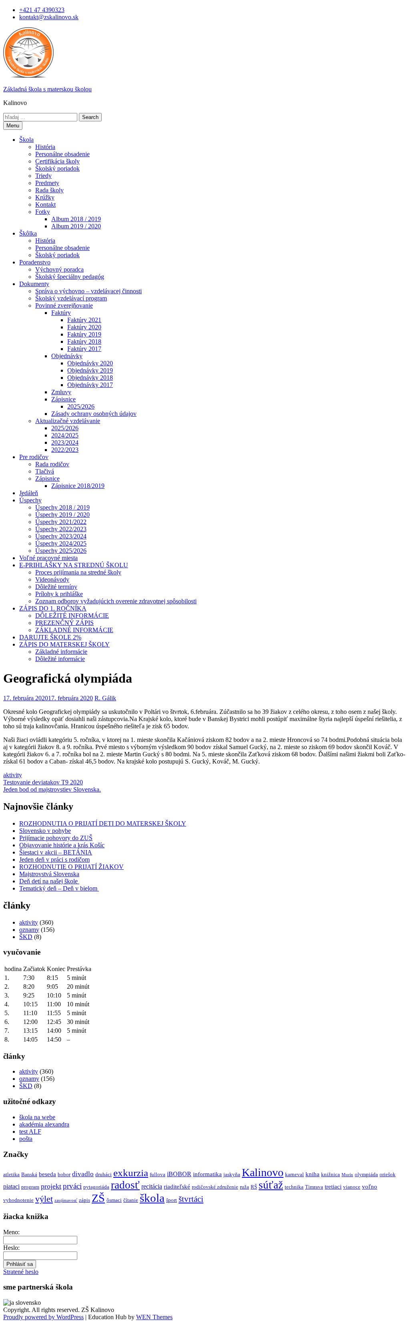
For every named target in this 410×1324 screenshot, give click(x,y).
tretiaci (333, 1186)
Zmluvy (61, 392)
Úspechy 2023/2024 (60, 536)
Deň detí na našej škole (49, 881)
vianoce (351, 1187)
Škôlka (28, 233)
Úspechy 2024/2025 (60, 543)
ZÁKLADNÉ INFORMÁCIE (74, 630)
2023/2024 (64, 442)
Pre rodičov (33, 456)
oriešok (388, 1174)
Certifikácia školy (57, 161)
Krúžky (44, 197)
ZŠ (98, 1198)
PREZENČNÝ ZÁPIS (64, 622)
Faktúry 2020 (84, 327)
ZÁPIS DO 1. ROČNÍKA (52, 608)
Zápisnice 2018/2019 (78, 485)
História (45, 146)
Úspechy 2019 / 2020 (62, 514)
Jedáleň (28, 493)
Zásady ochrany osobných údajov (94, 413)
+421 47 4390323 (41, 9)
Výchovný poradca (59, 269)
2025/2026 (80, 406)
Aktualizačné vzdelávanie (67, 420)
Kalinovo (262, 1172)
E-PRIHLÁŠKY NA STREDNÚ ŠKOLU (73, 565)
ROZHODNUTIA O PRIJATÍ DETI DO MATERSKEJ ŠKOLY (102, 823)
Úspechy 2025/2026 (60, 550)
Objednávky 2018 (90, 377)
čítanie (130, 1200)
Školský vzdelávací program (71, 298)
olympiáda (366, 1174)
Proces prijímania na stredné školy (78, 572)
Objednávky (66, 356)
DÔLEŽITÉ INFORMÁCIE (72, 615)
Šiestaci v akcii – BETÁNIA (55, 852)
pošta (25, 1138)
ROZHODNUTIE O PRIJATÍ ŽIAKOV (71, 866)
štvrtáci (191, 1199)
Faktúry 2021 (84, 319)
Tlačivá (44, 471)
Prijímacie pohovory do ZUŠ (55, 837)
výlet (44, 1199)
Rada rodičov (52, 464)
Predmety (47, 182)
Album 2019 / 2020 (76, 226)
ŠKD (25, 936)
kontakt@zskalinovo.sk (48, 17)
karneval (294, 1174)
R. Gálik (105, 698)
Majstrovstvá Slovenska (49, 874)
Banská (29, 1174)
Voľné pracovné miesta (48, 557)
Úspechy (30, 500)
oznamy (29, 929)
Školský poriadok (57, 168)
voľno (369, 1186)
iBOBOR (179, 1174)
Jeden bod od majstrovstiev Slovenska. (52, 789)
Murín (347, 1175)
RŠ (254, 1187)
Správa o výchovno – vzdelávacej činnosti (88, 291)
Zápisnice (63, 399)
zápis (84, 1200)
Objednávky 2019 (90, 370)
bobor (64, 1174)
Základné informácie (61, 651)
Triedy (43, 175)
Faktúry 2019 (84, 334)
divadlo (83, 1174)
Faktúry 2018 (84, 341)
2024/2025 (64, 435)
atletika (11, 1174)
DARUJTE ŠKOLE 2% (50, 637)
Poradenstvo (34, 262)
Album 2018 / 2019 (76, 219)
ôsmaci (114, 1200)
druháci (103, 1174)
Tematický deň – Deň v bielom (59, 888)
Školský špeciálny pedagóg (69, 276)
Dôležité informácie (60, 658)
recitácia (151, 1186)
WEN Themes (154, 1317)
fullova (157, 1174)
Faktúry (61, 312)
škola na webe (37, 1117)
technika (294, 1187)
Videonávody (52, 579)
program (30, 1187)
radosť (125, 1185)
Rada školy (49, 190)
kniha (312, 1174)
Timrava (314, 1187)
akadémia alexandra (44, 1124)
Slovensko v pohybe (45, 830)
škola (152, 1197)
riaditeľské (177, 1186)
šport (171, 1200)
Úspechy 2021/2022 (60, 521)
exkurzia (130, 1172)
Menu (12, 126)
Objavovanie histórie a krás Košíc (62, 845)
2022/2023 (64, 449)
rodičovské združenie (215, 1187)
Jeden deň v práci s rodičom (54, 859)
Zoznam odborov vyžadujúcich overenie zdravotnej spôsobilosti (116, 601)
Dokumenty (34, 283)
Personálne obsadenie (62, 154)
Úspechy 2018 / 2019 (62, 507)
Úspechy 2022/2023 (60, 529)
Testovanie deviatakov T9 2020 (43, 782)
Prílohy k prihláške (59, 593)
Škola (26, 139)
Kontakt (45, 204)
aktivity (12, 775)
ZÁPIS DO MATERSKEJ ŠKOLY (64, 644)
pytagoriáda (96, 1187)
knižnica (330, 1174)
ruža (244, 1187)
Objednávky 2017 (90, 384)
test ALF (30, 1131)
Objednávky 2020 (90, 363)
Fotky (42, 211)
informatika (207, 1174)
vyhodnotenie (18, 1200)
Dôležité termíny (56, 586)
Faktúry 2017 (84, 348)
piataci (11, 1186)
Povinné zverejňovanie (64, 305)
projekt (51, 1186)
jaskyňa (231, 1174)
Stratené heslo (20, 1271)
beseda (47, 1174)
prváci (72, 1186)
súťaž (271, 1185)
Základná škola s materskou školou (47, 89)
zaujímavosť (65, 1200)
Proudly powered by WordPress (43, 1317)
